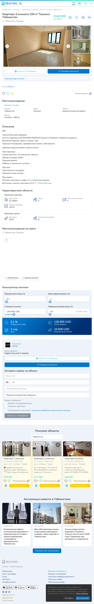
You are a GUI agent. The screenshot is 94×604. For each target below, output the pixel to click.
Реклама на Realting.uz (57, 571)
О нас (4, 577)
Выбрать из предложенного (20, 403)
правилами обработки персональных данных (51, 410)
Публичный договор (56, 582)
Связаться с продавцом (17, 415)
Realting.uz (6, 10)
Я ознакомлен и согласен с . (39, 410)
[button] (20, 3)
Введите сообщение (13, 400)
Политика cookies (55, 579)
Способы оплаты (9, 582)
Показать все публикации (47, 550)
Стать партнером (9, 574)
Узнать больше (82, 593)
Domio (15, 346)
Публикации (7, 571)
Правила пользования (57, 574)
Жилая (16, 10)
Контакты (6, 579)
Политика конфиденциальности (61, 577)
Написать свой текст (17, 406)
